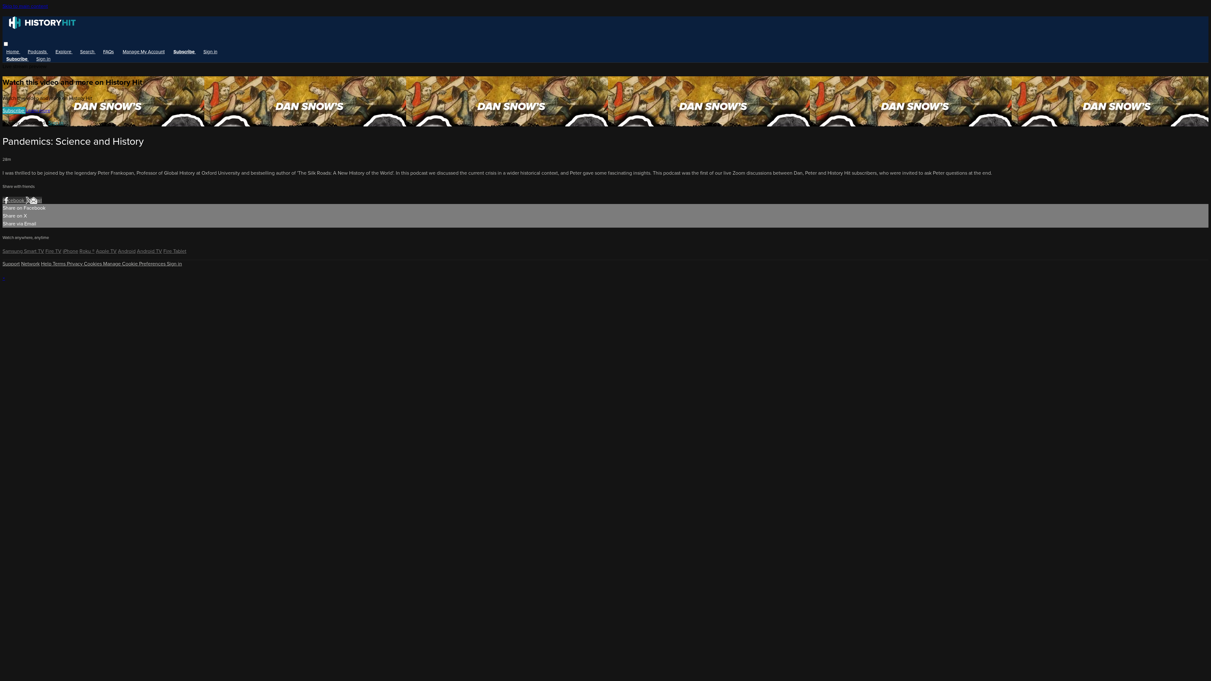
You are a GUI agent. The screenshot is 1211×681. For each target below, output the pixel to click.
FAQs (108, 51)
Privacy (75, 263)
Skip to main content (25, 6)
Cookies (93, 263)
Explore (64, 51)
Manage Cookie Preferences (135, 263)
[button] (6, 44)
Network (30, 263)
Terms (60, 263)
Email (36, 200)
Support (11, 263)
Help (47, 263)
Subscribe (14, 110)
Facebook (14, 200)
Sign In (43, 58)
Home (13, 51)
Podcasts (38, 51)
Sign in (210, 51)
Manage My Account (144, 51)
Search (88, 51)
